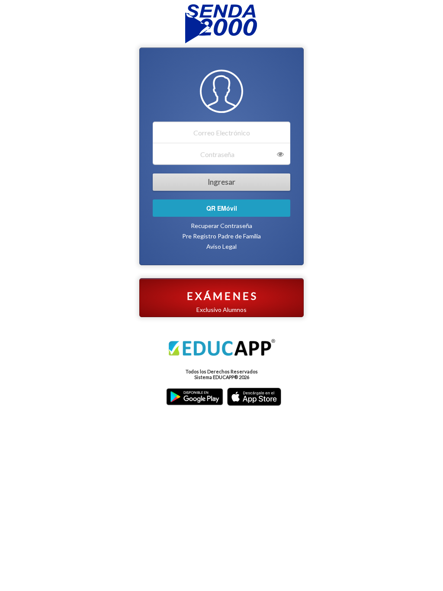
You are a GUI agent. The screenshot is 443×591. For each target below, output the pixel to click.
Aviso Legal (221, 246)
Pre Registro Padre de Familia (221, 236)
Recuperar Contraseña (221, 225)
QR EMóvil (221, 208)
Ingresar (221, 181)
